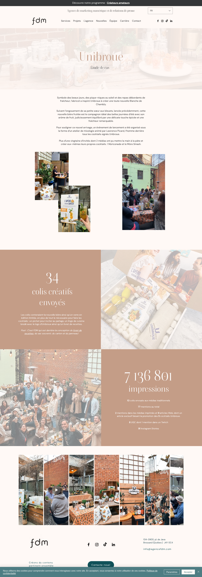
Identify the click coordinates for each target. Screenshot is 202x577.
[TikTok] (166, 20)
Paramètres (171, 571)
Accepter (188, 571)
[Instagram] (162, 20)
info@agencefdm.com (157, 549)
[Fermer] (198, 572)
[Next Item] (178, 490)
